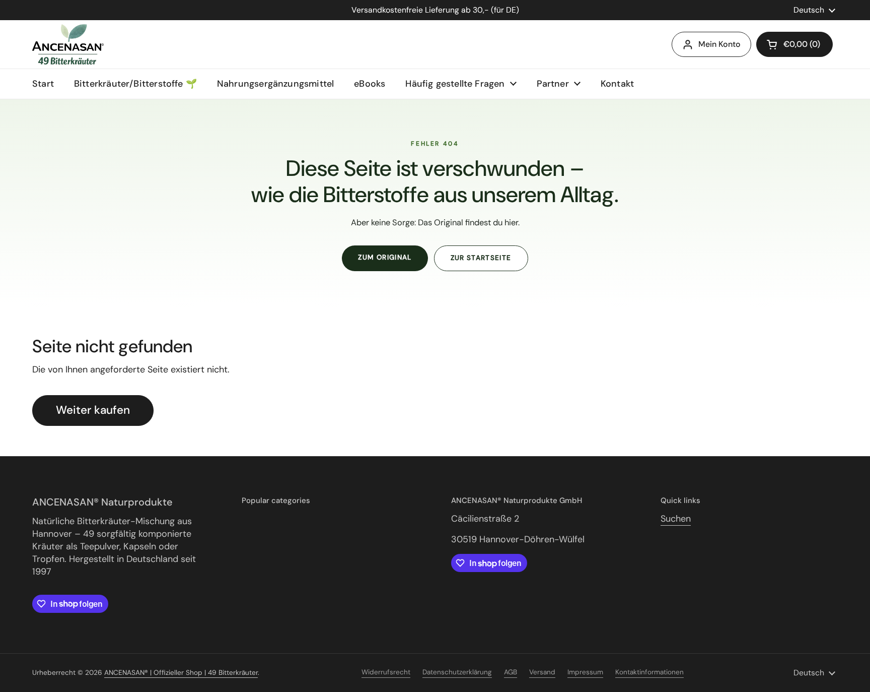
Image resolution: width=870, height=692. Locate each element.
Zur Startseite (481, 258)
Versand (542, 672)
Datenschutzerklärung (457, 672)
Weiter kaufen (93, 410)
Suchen (676, 519)
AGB (510, 672)
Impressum (585, 672)
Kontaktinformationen (649, 672)
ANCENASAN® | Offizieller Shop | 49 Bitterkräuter (181, 672)
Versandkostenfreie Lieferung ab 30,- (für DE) (435, 10)
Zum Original (384, 257)
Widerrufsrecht (385, 672)
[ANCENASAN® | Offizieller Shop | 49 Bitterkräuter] (68, 44)
